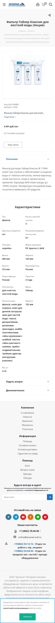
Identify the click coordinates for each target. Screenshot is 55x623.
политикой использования (15, 608)
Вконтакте (8, 517)
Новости (27, 416)
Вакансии (27, 420)
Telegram (16, 517)
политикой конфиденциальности (36, 490)
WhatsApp (38, 517)
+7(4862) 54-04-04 (23, 550)
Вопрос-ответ (27, 469)
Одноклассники (30, 517)
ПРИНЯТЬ (27, 616)
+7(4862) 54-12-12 (23, 543)
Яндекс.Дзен (45, 517)
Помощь (27, 441)
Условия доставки (27, 449)
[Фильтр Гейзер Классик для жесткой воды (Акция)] (27, 72)
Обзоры (27, 477)
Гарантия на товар (28, 453)
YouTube (23, 517)
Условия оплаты (27, 445)
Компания (27, 407)
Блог (27, 465)
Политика (27, 429)
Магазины (27, 425)
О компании (27, 412)
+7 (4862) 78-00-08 (29, 531)
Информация (27, 436)
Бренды (27, 473)
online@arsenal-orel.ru (29, 537)
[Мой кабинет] (37, 4)
